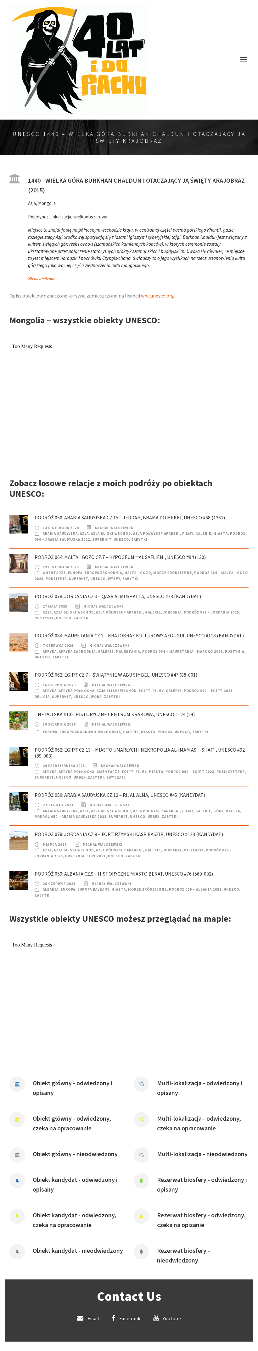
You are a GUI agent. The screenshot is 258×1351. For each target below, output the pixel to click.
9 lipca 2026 (55, 844)
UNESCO (121, 539)
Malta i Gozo (137, 573)
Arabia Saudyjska (60, 533)
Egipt (144, 691)
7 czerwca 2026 (58, 645)
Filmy (187, 533)
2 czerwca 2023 (58, 805)
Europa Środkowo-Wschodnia (90, 732)
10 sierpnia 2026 (59, 724)
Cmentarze (54, 573)
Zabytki (139, 539)
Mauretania (128, 651)
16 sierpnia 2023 (59, 685)
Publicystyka (230, 771)
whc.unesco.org (157, 295)
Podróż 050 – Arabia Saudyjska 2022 (70, 816)
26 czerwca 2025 (59, 884)
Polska (165, 732)
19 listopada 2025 (61, 567)
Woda (96, 696)
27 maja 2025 (55, 606)
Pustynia (44, 618)
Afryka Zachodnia (77, 651)
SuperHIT (101, 539)
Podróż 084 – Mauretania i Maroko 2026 (182, 651)
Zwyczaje (116, 777)
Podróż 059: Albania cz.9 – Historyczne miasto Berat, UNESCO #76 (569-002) (124, 874)
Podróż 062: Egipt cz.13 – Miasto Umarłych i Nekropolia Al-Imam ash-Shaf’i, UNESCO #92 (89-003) (140, 753)
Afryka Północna (76, 691)
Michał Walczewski (115, 528)
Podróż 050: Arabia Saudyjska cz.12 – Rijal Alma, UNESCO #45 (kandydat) (120, 795)
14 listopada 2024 (61, 528)
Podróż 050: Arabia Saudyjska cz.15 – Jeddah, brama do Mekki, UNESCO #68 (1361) (130, 517)
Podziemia (56, 578)
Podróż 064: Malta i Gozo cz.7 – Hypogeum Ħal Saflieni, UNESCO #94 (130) (120, 557)
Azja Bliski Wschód (111, 533)
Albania (51, 889)
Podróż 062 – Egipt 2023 (208, 691)
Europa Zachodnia (103, 573)
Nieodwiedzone (41, 279)
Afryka (50, 651)
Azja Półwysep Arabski (156, 533)
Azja (84, 533)
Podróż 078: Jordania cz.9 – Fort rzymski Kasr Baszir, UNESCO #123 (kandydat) (129, 834)
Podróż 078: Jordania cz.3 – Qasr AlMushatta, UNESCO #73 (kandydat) (118, 596)
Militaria (194, 850)
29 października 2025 (64, 766)
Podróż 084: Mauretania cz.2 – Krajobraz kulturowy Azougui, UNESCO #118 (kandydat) (139, 635)
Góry (218, 811)
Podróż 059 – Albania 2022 (195, 889)
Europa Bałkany (93, 889)
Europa (75, 573)
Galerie (203, 533)
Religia (42, 696)
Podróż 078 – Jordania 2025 (211, 612)
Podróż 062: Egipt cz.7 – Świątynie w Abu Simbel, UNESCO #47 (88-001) (116, 675)
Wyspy (114, 578)
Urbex (80, 777)
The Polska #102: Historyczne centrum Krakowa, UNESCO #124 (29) (115, 714)
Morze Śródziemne (172, 573)
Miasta (220, 533)
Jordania (172, 612)
